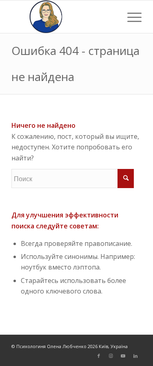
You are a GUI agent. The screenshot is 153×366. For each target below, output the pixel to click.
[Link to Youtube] (123, 356)
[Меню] (130, 16)
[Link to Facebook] (99, 356)
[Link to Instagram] (111, 356)
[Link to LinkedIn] (135, 356)
